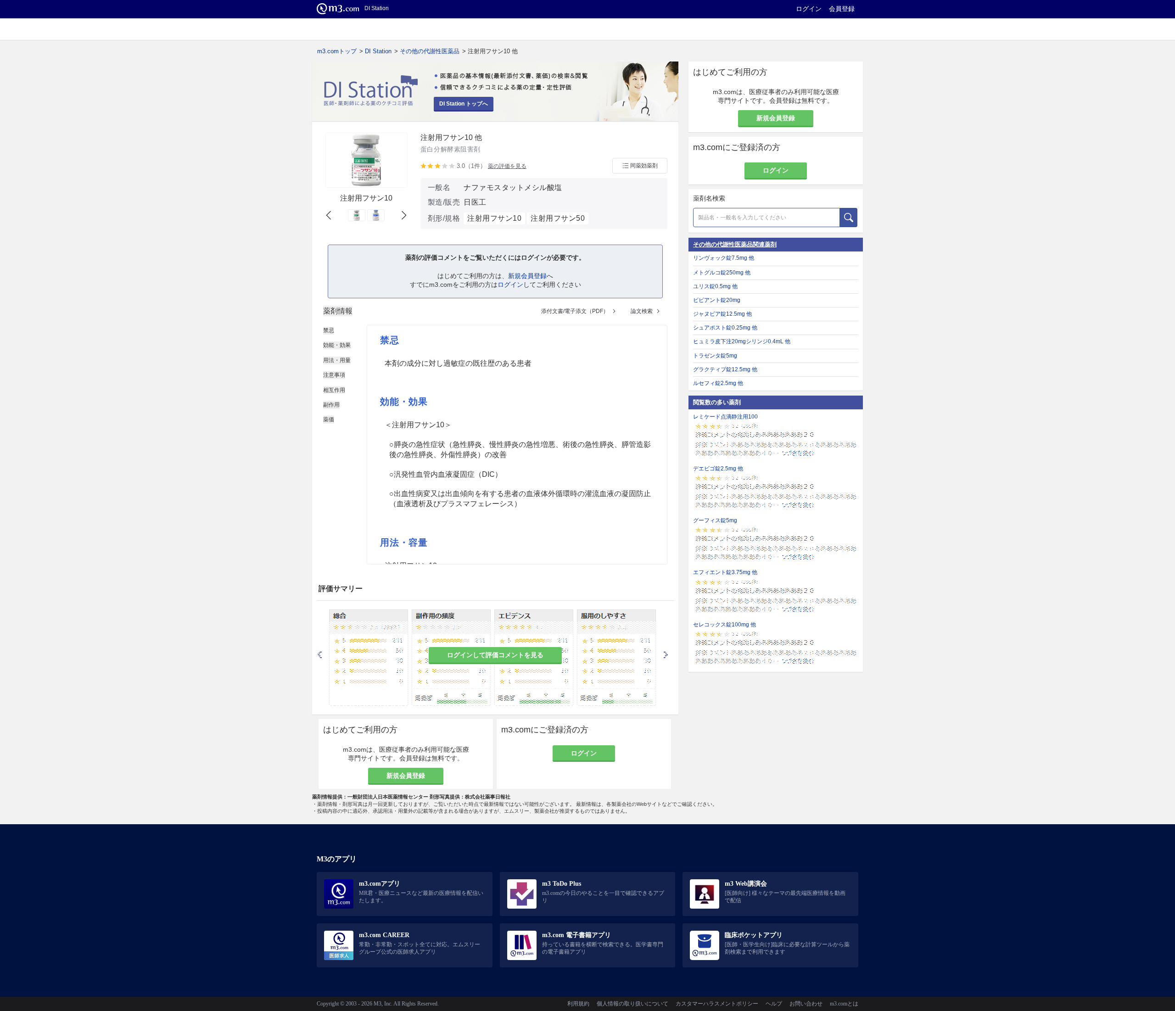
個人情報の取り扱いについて (632, 1003)
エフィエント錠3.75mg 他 (725, 572)
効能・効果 (337, 345)
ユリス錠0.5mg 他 (715, 286)
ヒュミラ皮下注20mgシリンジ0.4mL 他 (741, 341)
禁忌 (328, 330)
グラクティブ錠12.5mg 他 (725, 369)
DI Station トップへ (463, 104)
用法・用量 (337, 360)
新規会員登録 (527, 275)
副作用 (331, 405)
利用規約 (578, 1003)
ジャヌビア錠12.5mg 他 (722, 314)
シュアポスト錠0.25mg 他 (725, 327)
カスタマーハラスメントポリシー (717, 1003)
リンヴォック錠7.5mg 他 (723, 258)
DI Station (378, 51)
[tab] (337, 311)
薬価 (328, 419)
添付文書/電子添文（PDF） (575, 311)
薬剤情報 (337, 311)
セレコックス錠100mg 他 (724, 624)
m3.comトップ (337, 51)
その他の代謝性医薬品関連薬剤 (735, 244)
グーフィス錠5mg (715, 520)
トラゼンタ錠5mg (715, 355)
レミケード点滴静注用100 (725, 416)
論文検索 (642, 311)
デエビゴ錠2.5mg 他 (718, 468)
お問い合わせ (805, 1003)
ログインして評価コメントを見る (495, 655)
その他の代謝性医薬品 (429, 51)
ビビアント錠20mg (716, 300)
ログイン (809, 8)
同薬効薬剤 (644, 165)
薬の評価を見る (507, 166)
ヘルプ (774, 1003)
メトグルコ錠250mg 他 (721, 272)
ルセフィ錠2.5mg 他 (718, 383)
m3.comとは (844, 1003)
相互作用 (334, 390)
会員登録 (842, 8)
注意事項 (334, 375)
